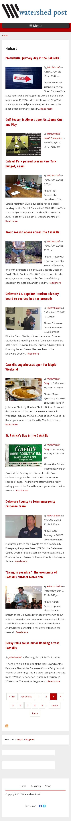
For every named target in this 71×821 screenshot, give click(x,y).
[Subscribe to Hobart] (6, 725)
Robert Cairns (54, 307)
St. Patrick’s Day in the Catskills (26, 435)
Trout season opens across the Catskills (32, 232)
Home (5, 35)
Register (30, 739)
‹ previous (26, 696)
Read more (46, 108)
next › (55, 705)
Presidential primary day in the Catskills (32, 58)
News (48, 786)
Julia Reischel (53, 67)
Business (36, 786)
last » (35, 713)
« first (12, 696)
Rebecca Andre (54, 586)
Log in (20, 739)
